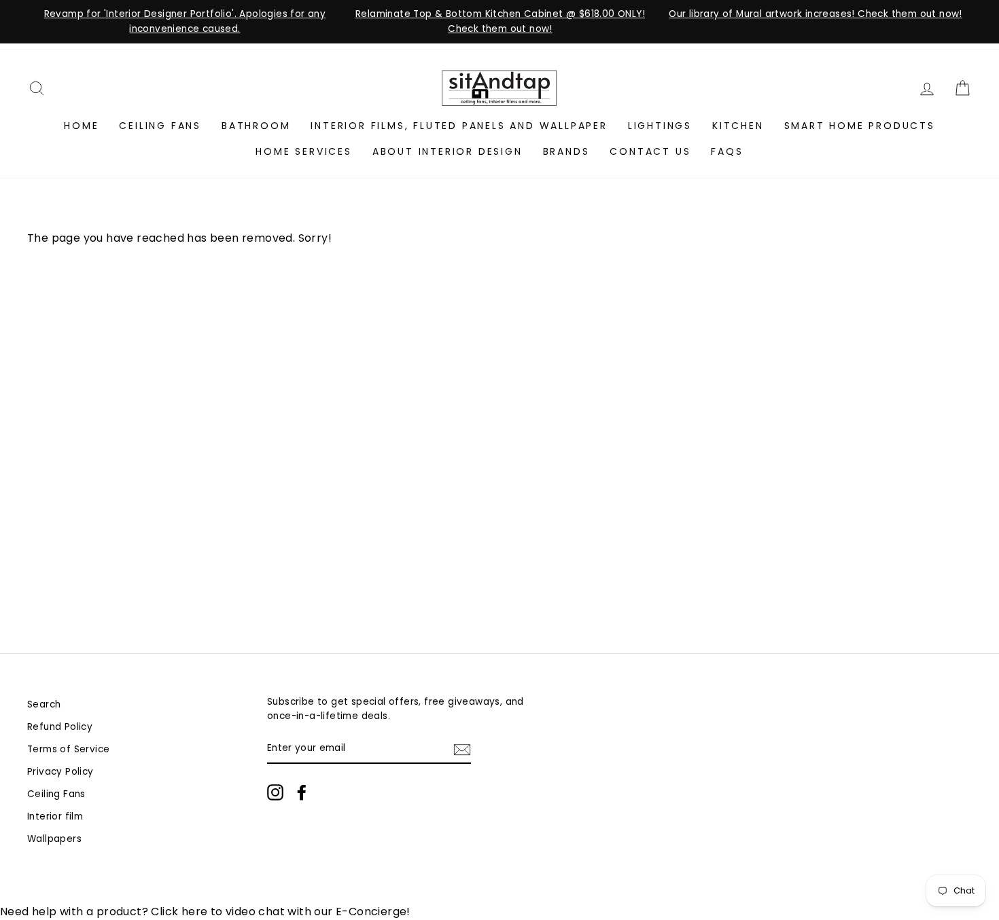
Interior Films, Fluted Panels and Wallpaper (459, 125)
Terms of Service (68, 749)
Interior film (55, 816)
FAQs (727, 151)
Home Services (303, 151)
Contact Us (650, 151)
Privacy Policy (60, 771)
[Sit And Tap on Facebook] (302, 792)
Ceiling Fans (160, 125)
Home (81, 125)
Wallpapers (54, 838)
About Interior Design (447, 151)
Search (43, 704)
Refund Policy (59, 726)
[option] (185, 22)
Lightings (660, 125)
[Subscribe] (462, 749)
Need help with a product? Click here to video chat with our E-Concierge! (205, 911)
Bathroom (256, 125)
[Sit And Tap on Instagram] (275, 792)
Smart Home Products (859, 125)
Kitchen (738, 125)
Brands (566, 151)
